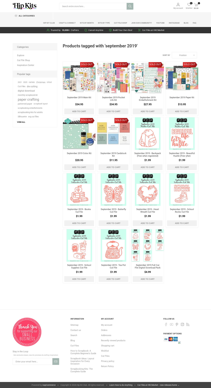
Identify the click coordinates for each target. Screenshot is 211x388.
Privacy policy (107, 361)
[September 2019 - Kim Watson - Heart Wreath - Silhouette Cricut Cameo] (147, 189)
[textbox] (93, 6)
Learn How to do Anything (120, 385)
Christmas (40, 82)
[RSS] (188, 324)
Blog (72, 340)
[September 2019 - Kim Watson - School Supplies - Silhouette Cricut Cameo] (79, 245)
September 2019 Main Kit (79, 97)
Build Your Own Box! (122, 30)
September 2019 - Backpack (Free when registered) (147, 154)
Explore (20, 55)
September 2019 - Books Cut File (79, 210)
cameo (32, 82)
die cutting (32, 86)
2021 (20, 82)
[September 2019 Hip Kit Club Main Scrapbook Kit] (79, 77)
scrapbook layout (41, 104)
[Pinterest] (177, 324)
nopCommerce (49, 385)
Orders (104, 330)
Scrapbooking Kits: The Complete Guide (81, 370)
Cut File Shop (23, 60)
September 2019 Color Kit (79, 153)
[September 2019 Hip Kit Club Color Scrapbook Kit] (79, 133)
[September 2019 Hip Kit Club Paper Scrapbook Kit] (182, 77)
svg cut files (33, 116)
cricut (49, 82)
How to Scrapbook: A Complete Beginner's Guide (83, 352)
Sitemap (74, 325)
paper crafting (28, 99)
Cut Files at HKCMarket (153, 30)
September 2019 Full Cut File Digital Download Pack (147, 266)
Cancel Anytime (95, 30)
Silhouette (22, 116)
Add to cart (79, 111)
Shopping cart (107, 345)
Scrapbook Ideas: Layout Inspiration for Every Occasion (82, 361)
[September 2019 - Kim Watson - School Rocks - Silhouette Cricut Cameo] (182, 189)
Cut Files (21, 86)
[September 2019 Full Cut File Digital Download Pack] (147, 245)
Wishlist (105, 351)
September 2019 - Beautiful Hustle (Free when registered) (182, 156)
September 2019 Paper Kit (182, 97)
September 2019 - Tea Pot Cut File (113, 266)
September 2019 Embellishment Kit (147, 98)
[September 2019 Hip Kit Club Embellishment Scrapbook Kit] (147, 77)
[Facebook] (166, 324)
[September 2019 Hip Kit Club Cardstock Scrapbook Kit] (113, 133)
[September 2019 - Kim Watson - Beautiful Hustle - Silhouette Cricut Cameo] (182, 133)
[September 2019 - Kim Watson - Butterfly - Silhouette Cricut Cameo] (113, 189)
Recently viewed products (113, 340)
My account (178, 8)
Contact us (75, 330)
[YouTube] (171, 324)
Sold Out (87, 64)
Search (130, 6)
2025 (25, 82)
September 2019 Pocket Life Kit (113, 98)
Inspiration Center (25, 65)
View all (21, 122)
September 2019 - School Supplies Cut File (79, 266)
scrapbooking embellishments (30, 108)
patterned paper (25, 104)
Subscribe (55, 361)
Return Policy (107, 366)
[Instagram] (182, 324)
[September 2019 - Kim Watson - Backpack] (147, 133)
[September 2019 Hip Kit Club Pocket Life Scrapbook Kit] (113, 77)
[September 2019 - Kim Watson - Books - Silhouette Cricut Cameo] (79, 189)
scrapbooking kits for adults (30, 112)
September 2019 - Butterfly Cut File (113, 210)
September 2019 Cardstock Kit (113, 154)
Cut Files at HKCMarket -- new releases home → (158, 385)
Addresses (106, 335)
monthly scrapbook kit (28, 95)
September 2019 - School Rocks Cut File (182, 210)
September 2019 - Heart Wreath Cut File (147, 210)
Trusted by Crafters (65, 30)
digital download (26, 90)
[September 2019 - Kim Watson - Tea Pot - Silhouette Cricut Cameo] (113, 245)
